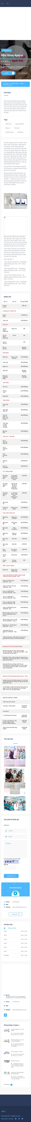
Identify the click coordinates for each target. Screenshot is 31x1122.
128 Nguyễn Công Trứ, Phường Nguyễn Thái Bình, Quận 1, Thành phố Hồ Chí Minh (16, 997)
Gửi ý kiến (10, 876)
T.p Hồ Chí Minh (14, 83)
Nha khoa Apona (15, 888)
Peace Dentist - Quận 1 (17, 1051)
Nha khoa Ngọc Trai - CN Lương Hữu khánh (17, 1040)
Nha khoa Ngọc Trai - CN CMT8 (17, 1030)
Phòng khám (6, 50)
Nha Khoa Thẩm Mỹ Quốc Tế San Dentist (17, 1073)
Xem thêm (7, 1084)
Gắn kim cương (9, 132)
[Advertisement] (15, 23)
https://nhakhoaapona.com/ (19, 907)
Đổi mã (6, 864)
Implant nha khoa (19, 124)
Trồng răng (20, 132)
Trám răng (16, 128)
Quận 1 (22, 83)
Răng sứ (8, 128)
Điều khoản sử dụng (7, 1119)
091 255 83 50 (6, 64)
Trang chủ (5, 83)
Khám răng (8, 124)
